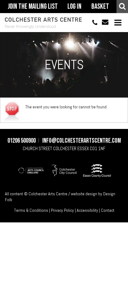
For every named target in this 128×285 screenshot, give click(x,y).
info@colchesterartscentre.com (103, 22)
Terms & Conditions (31, 210)
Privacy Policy (62, 210)
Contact (107, 210)
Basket (100, 6)
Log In (74, 6)
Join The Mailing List (33, 6)
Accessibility (87, 210)
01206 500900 (92, 22)
